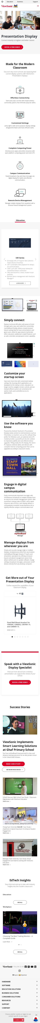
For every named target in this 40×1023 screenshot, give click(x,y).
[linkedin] (35, 967)
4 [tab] (20, 637)
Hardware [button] (6, 982)
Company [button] (6, 1008)
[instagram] (20, 971)
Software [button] (6, 985)
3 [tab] (17, 637)
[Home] (2, 1)
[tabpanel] (20, 616)
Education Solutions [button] (11, 989)
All (21, 593)
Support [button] (5, 1004)
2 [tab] (15, 637)
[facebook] (26, 967)
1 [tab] (12, 637)
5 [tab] (23, 637)
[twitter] (29, 967)
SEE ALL (20, 902)
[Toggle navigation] (38, 5)
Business (20, 2)
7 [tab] (28, 637)
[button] (4, 259)
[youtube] (32, 967)
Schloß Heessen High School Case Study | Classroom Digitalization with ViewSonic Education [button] (19, 799)
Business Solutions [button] (10, 993)
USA (17, 1020)
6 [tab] (25, 637)
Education (10, 2)
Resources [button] (6, 1000)
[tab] (20, 220)
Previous (4, 616)
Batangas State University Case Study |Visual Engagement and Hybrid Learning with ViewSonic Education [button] (18, 862)
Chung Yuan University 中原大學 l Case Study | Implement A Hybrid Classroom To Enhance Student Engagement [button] (19, 830)
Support (35, 2)
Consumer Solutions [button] (11, 997)
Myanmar (24, 975)
